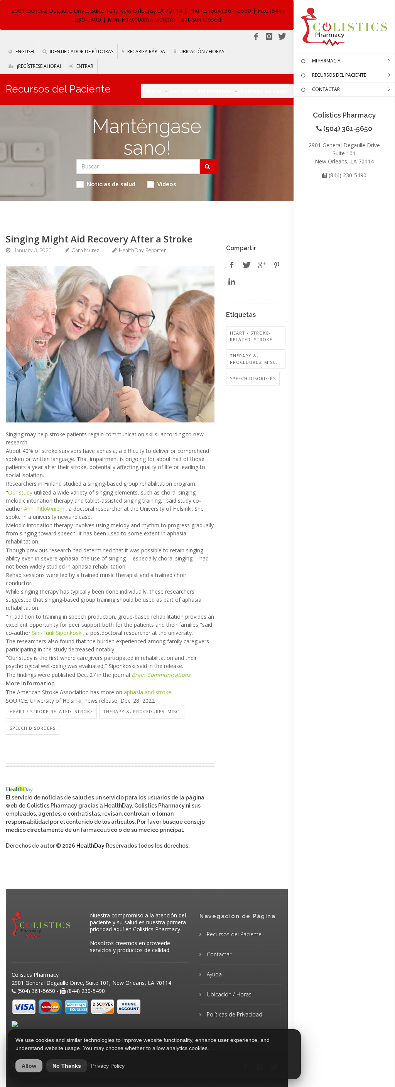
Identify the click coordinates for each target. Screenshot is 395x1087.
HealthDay (90, 846)
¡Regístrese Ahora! (38, 66)
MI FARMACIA (326, 60)
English (24, 51)
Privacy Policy (108, 1066)
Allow (29, 1066)
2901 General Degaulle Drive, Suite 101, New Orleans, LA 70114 (96, 10)
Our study (20, 492)
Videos (166, 184)
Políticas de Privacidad (233, 1014)
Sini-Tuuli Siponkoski (57, 632)
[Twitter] (282, 36)
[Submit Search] (208, 166)
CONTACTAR (326, 89)
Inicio (154, 91)
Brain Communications (161, 674)
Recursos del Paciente (200, 91)
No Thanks (66, 1066)
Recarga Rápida (145, 51)
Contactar (218, 954)
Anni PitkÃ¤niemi (45, 508)
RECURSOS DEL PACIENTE (339, 75)
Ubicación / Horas (201, 51)
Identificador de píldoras (81, 51)
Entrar (84, 66)
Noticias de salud (111, 184)
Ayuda (213, 974)
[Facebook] (256, 36)
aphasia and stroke (147, 692)
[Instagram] (269, 36)
